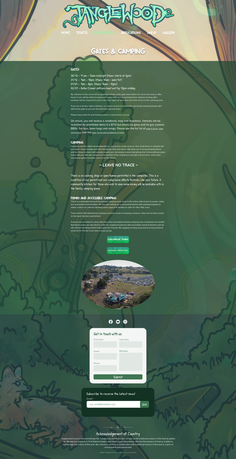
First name (98, 339)
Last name (124, 339)
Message (123, 351)
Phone (97, 363)
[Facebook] (111, 322)
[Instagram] (125, 322)
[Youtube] (118, 322)
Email (96, 351)
